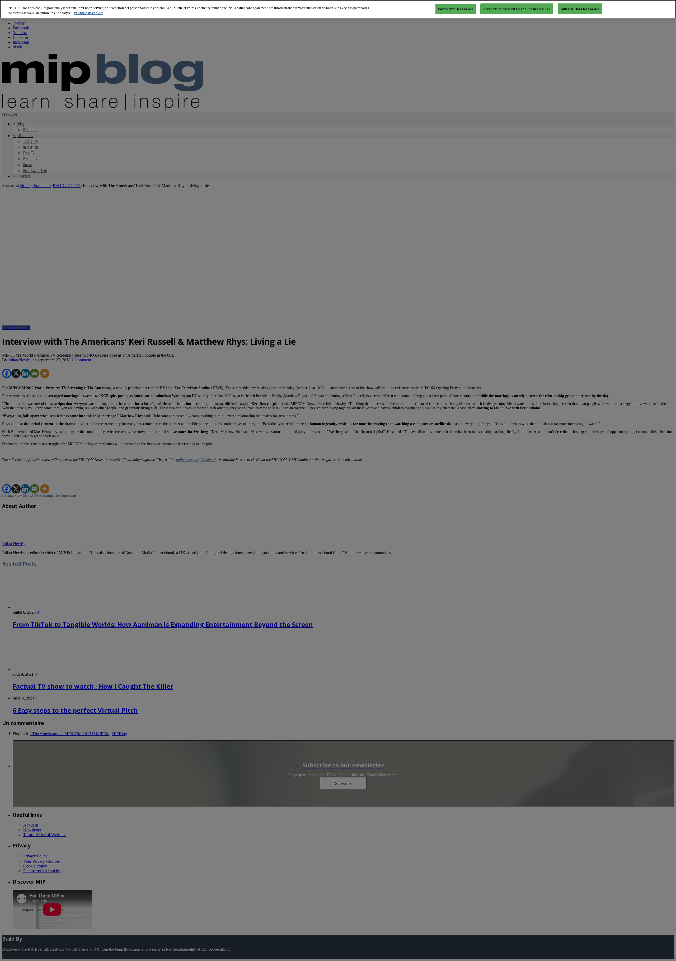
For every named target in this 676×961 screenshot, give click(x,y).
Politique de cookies (88, 13)
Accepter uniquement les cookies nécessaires (516, 9)
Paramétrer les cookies (455, 9)
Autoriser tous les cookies (580, 9)
